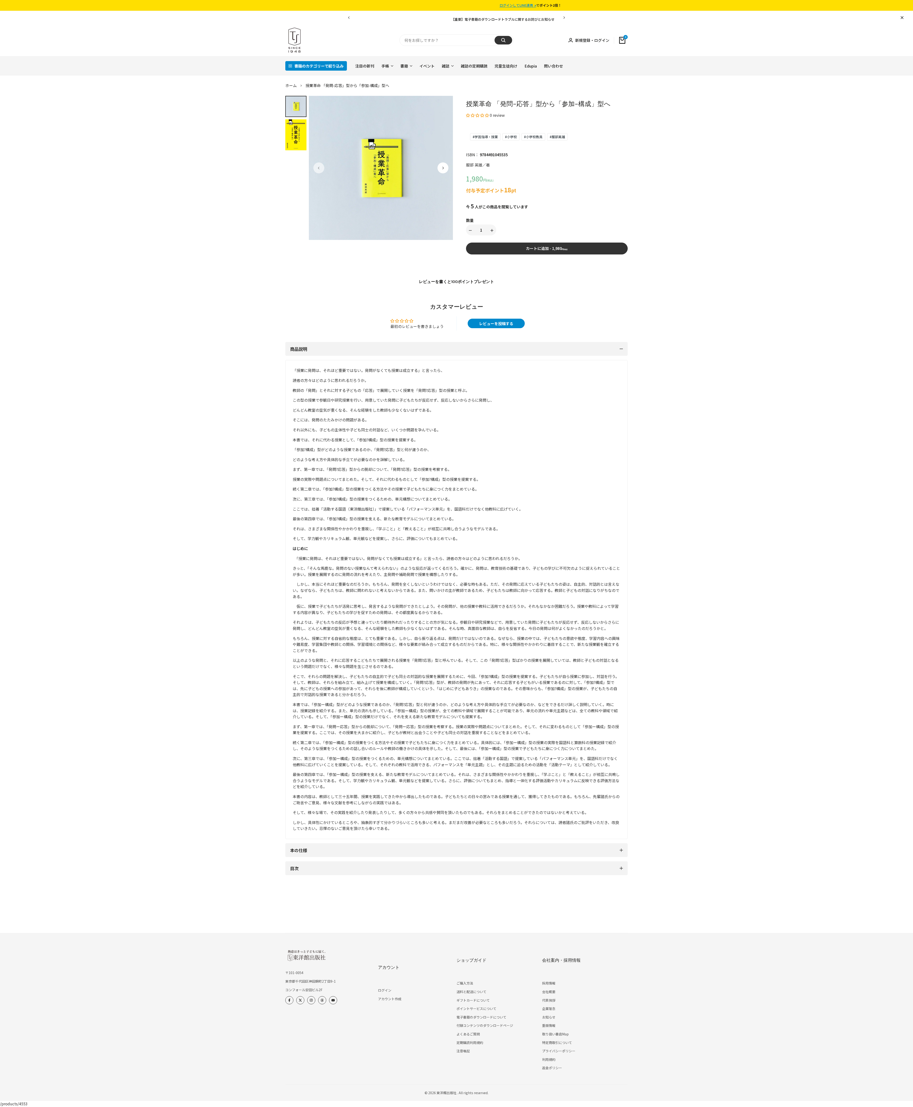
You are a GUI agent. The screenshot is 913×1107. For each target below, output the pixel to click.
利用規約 (548, 1059)
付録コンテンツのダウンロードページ (484, 1025)
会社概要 (548, 991)
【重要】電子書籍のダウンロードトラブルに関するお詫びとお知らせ (441, 19)
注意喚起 (463, 1050)
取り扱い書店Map (555, 1034)
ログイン (384, 990)
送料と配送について (471, 991)
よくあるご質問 (468, 1034)
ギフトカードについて (473, 1000)
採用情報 (548, 983)
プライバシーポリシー (558, 1050)
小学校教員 (533, 136)
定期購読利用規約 (469, 1042)
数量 (470, 220)
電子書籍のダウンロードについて (481, 1017)
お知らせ (548, 1017)
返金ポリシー (552, 1067)
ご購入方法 (464, 983)
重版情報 (548, 1025)
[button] (477, 115)
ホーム (291, 85)
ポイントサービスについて (476, 1008)
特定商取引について (557, 1042)
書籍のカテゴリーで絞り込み (319, 66)
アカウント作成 (389, 998)
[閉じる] (901, 17)
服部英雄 (557, 136)
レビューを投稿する (496, 323)
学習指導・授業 (485, 136)
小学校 (511, 136)
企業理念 (548, 1008)
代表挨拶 (548, 1000)
